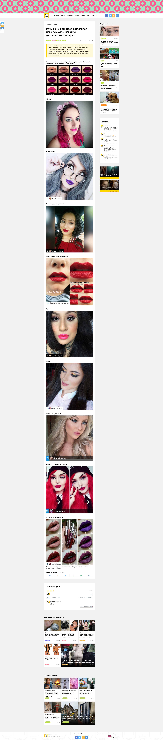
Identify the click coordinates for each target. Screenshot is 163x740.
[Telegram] (89, 575)
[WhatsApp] (81, 575)
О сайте (112, 734)
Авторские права (106, 734)
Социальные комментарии (86, 606)
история (48, 722)
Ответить (52, 604)
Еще (93, 15)
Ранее (58, 597)
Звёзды (83, 15)
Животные (70, 15)
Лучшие (54, 597)
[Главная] (46, 15)
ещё (108, 150)
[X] (2, 23)
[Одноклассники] (2, 26)
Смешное (56, 15)
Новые (48, 597)
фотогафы (82, 698)
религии (65, 698)
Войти (117, 734)
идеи (102, 60)
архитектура (66, 722)
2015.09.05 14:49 (58, 601)
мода (53, 40)
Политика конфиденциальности (54, 736)
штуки (64, 40)
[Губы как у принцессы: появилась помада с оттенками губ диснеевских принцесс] (69, 80)
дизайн (47, 640)
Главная (48, 24)
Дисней (55, 24)
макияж (58, 40)
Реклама (99, 734)
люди (47, 698)
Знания (77, 15)
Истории (63, 15)
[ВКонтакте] (2, 28)
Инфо (88, 15)
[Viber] (73, 575)
